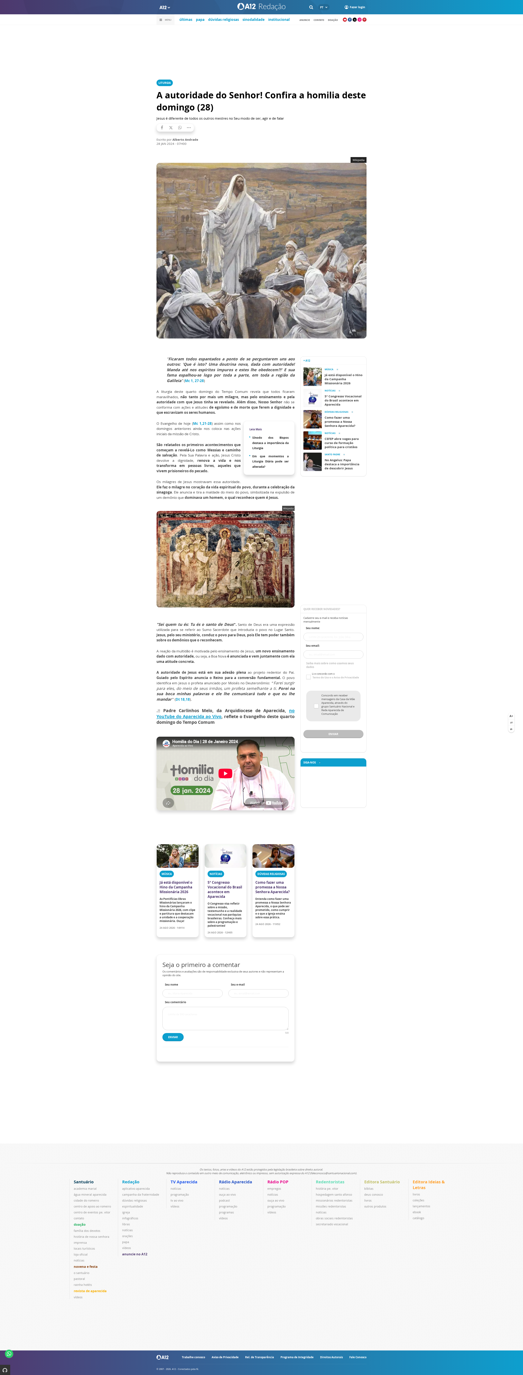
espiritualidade (132, 1206)
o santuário (81, 1273)
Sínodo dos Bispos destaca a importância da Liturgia (270, 443)
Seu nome (171, 984)
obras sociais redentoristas (334, 1218)
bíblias (368, 1189)
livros (368, 1200)
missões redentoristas (331, 1206)
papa (200, 19)
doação (80, 1224)
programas (226, 1212)
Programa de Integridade (297, 1357)
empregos (274, 1189)
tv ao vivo (177, 1200)
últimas (185, 19)
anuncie (304, 19)
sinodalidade (254, 19)
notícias (79, 1260)
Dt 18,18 (183, 699)
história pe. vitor (327, 1189)
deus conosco (373, 1194)
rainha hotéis (83, 1285)
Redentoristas (330, 1182)
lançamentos (421, 1206)
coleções (418, 1200)
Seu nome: (313, 628)
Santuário (84, 1182)
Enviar (173, 1037)
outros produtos (375, 1206)
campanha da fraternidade (140, 1194)
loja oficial (81, 1254)
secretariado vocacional (332, 1224)
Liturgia (165, 83)
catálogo (418, 1218)
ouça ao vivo (227, 1194)
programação (180, 1194)
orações (127, 1236)
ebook (417, 1212)
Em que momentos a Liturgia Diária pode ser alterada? (270, 461)
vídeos (78, 1297)
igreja (126, 1212)
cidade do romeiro (86, 1200)
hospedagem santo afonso (334, 1194)
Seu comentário (175, 1002)
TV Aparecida (184, 1182)
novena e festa (86, 1266)
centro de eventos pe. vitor (92, 1212)
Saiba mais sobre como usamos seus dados (330, 665)
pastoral (79, 1279)
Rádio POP (277, 1182)
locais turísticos (84, 1248)
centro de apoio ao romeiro (92, 1206)
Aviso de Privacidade (225, 1357)
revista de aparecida (90, 1291)
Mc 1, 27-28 (194, 380)
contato (319, 19)
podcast (224, 1200)
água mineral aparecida (90, 1194)
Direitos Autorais (331, 1357)
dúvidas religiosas (223, 19)
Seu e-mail (238, 984)
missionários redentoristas (334, 1200)
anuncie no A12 (134, 1254)
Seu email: (313, 646)
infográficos (130, 1218)
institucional (279, 19)
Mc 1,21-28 (202, 423)
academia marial (85, 1189)
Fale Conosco (358, 1357)
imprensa (80, 1243)
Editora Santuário (382, 1182)
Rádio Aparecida (235, 1182)
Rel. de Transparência (259, 1357)
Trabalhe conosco (193, 1357)
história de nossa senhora (91, 1237)
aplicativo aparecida (136, 1189)
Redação (130, 1182)
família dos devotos (87, 1231)
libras (126, 1224)
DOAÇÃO (333, 19)
